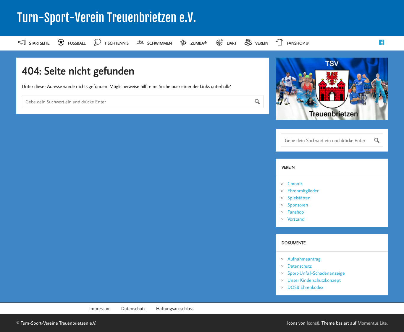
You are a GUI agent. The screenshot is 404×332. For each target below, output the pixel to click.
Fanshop (296, 43)
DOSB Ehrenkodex (305, 287)
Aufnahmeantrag (304, 259)
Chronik (295, 183)
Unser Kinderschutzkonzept (314, 280)
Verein (261, 43)
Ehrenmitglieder (303, 190)
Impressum (100, 308)
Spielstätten (299, 198)
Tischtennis (116, 43)
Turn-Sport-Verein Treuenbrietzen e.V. (106, 17)
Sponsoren (297, 205)
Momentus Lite (372, 323)
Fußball (76, 43)
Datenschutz (299, 266)
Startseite (39, 43)
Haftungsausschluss (174, 308)
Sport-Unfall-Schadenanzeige (316, 273)
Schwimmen (159, 43)
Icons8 (313, 323)
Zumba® (199, 43)
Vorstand (295, 219)
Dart (232, 43)
